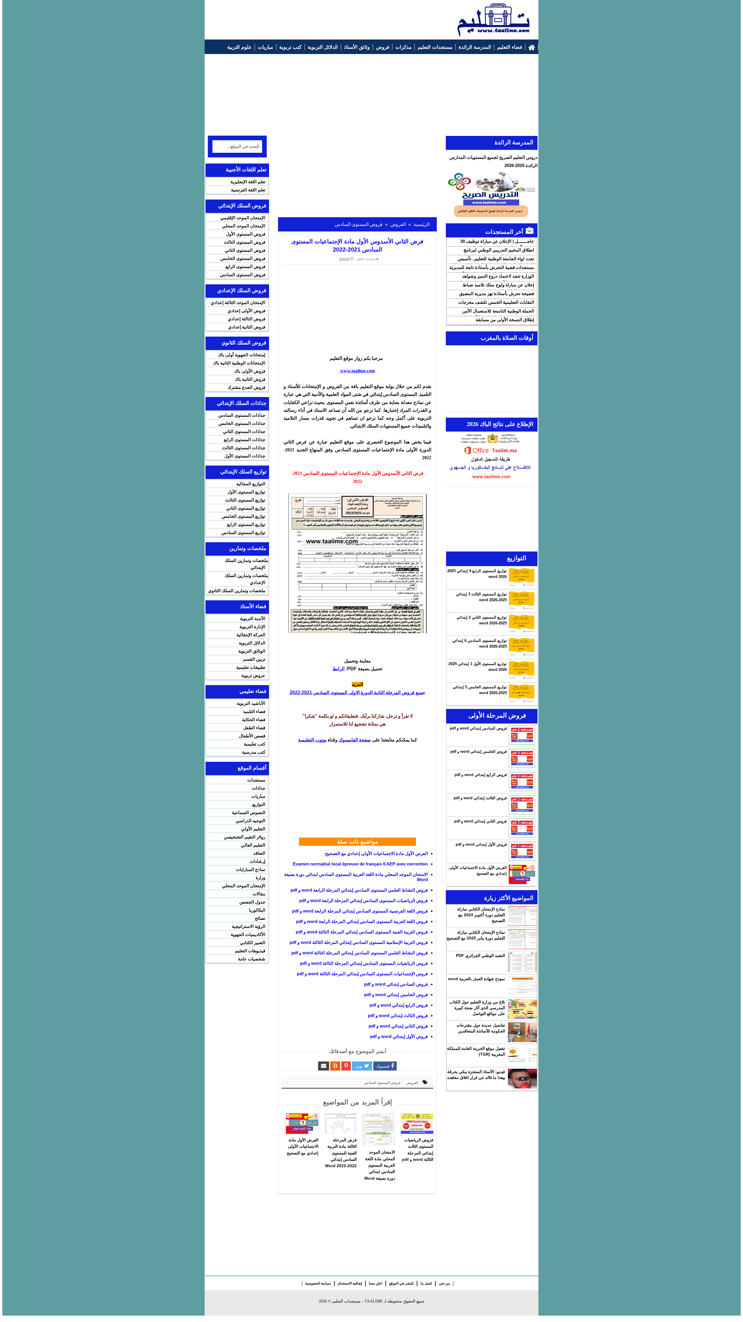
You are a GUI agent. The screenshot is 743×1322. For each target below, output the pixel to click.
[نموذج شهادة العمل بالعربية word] (522, 986)
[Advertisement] (313, 16)
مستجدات (256, 779)
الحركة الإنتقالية (251, 634)
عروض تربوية (253, 675)
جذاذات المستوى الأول (244, 455)
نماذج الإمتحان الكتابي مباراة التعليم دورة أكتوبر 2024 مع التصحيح (481, 915)
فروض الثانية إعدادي (246, 326)
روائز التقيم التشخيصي (244, 836)
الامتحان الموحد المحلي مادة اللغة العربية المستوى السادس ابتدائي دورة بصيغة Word (379, 1165)
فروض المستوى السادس (382, 1083)
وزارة (260, 877)
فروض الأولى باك (249, 371)
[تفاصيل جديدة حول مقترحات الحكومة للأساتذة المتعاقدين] (522, 1032)
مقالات (259, 893)
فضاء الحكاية (253, 719)
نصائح (260, 918)
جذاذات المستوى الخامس (242, 423)
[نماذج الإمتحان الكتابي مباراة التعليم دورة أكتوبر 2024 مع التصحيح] (522, 916)
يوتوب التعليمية (312, 739)
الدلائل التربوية (252, 642)
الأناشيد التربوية (251, 703)
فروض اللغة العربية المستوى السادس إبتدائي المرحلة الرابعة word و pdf (362, 921)
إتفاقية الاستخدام (350, 1283)
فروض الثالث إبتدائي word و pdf (398, 1015)
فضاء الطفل (254, 727)
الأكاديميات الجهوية (248, 934)
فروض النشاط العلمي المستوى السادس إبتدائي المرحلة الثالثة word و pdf (359, 952)
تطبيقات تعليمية (250, 667)
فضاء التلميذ (254, 711)
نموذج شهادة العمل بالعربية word (476, 978)
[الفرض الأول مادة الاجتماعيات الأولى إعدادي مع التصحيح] (302, 1123)
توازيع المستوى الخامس (243, 516)
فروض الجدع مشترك (246, 387)
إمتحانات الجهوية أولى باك (241, 354)
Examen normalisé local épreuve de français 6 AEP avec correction (360, 863)
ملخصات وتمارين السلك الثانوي (236, 590)
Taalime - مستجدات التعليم (357, 1301)
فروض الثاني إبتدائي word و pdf (398, 1025)
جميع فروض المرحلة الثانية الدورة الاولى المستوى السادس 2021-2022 (357, 692)
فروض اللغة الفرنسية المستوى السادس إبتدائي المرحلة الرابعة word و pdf (360, 910)
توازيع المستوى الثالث (245, 499)
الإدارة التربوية (252, 626)
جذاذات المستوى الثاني (244, 431)
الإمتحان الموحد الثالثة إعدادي (238, 302)
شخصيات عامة (251, 958)
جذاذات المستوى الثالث (243, 447)
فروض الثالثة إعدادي (246, 318)
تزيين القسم (254, 659)
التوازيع (258, 804)
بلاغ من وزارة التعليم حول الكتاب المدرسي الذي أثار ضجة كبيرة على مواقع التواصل (477, 1008)
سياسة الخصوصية (318, 1283)
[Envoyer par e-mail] (323, 1065)
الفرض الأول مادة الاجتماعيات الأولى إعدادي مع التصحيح (376, 853)
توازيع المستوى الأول (246, 491)
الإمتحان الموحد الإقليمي (242, 217)
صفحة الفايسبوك (355, 739)
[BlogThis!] (335, 1065)
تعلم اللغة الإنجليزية (247, 181)
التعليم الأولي (253, 828)
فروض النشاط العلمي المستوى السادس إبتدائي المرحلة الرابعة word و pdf (359, 890)
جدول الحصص (252, 901)
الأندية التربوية (252, 618)
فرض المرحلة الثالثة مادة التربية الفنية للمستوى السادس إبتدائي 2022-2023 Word (341, 1153)
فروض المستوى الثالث (244, 242)
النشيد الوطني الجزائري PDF (480, 955)
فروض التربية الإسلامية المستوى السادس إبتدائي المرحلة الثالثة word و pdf (359, 942)
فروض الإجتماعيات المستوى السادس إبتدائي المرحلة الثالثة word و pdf (362, 973)
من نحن (444, 1283)
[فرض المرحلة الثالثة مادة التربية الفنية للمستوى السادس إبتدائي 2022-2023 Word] (340, 1123)
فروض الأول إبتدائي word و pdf (399, 1036)
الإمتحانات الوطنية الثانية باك (239, 362)
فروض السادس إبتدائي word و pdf (396, 984)
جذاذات (258, 788)
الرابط (339, 668)
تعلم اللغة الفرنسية (248, 189)
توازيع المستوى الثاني (245, 508)
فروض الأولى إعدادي (246, 310)
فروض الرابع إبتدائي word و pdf (398, 1005)
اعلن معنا (375, 1283)
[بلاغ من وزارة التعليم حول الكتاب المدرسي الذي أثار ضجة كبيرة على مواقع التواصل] (522, 1009)
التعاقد (259, 853)
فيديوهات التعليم (250, 950)
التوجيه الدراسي (250, 820)
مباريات (258, 796)
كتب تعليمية (254, 743)
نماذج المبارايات (250, 869)
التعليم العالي (253, 845)
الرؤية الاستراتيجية (248, 926)
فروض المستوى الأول (245, 233)
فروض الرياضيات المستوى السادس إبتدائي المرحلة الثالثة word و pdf (364, 963)
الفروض (411, 1083)
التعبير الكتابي (252, 942)
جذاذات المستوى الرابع (244, 439)
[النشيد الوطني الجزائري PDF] (522, 962)
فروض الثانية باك (250, 379)
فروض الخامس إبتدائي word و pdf (396, 994)
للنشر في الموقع (401, 1283)
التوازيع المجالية (250, 483)
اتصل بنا (426, 1283)
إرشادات (257, 861)
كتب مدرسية (253, 752)
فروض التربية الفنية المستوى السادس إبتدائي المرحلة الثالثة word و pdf (362, 931)
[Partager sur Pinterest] (346, 1065)
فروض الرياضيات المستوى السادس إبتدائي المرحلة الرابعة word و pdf (363, 900)
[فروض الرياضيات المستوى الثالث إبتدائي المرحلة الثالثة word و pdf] (417, 1123)
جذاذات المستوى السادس (241, 415)
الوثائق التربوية (251, 651)
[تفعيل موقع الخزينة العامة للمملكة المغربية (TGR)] (522, 1055)
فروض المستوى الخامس (242, 258)
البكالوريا (257, 910)
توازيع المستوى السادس (243, 532)
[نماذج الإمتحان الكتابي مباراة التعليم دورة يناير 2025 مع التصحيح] (522, 939)
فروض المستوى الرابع (245, 266)
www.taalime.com (357, 370)
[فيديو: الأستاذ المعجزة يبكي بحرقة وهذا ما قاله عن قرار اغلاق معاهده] (522, 1079)
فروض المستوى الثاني (245, 250)
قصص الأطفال (252, 735)
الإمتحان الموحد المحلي (243, 225)
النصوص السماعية (248, 812)
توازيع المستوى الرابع (246, 524)
